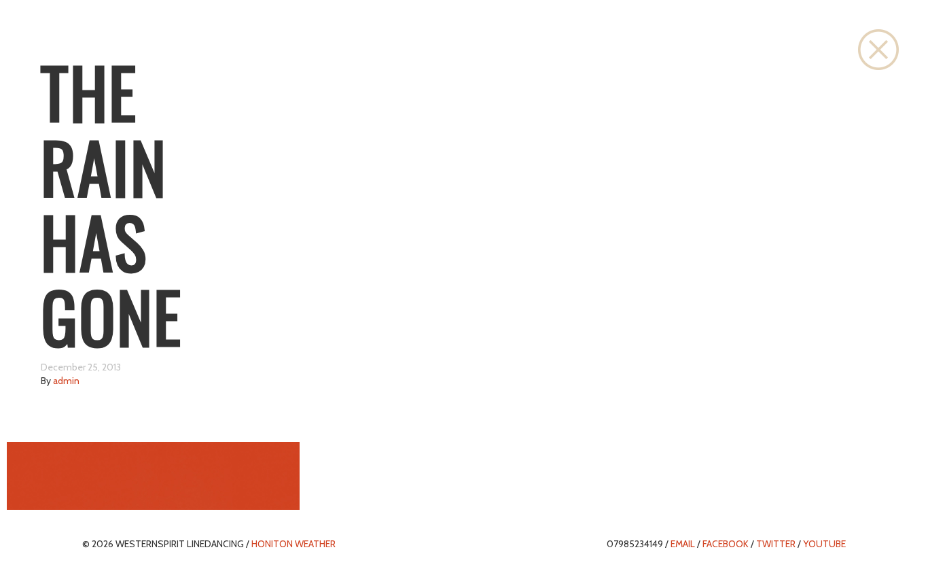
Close (878, 49)
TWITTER (776, 544)
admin (66, 381)
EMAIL (683, 544)
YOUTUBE (824, 544)
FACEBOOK (725, 544)
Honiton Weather (293, 544)
